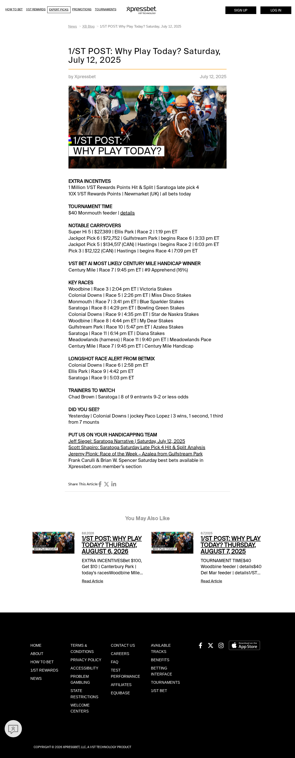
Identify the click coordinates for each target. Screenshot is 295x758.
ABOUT (36, 654)
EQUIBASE (120, 693)
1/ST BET (159, 691)
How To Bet (14, 9)
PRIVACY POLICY (86, 660)
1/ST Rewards (36, 9)
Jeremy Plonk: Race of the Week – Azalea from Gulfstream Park (135, 454)
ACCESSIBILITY (84, 668)
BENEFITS (160, 660)
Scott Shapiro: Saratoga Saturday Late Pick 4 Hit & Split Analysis (136, 447)
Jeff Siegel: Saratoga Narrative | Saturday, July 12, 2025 (126, 441)
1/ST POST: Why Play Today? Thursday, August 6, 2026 (112, 545)
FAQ (114, 662)
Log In (276, 10)
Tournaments (105, 9)
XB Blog (88, 26)
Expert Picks (58, 9)
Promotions (81, 9)
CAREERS (120, 654)
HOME (35, 645)
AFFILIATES (121, 685)
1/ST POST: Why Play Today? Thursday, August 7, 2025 (231, 545)
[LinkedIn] (113, 484)
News (72, 26)
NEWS (36, 678)
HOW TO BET (42, 662)
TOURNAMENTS (165, 682)
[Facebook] (100, 484)
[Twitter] (106, 484)
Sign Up (240, 10)
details (127, 213)
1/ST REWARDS (44, 670)
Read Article (92, 581)
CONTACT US (123, 645)
